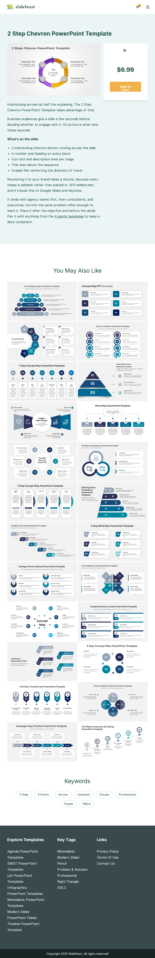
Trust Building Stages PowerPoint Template (44, 317)
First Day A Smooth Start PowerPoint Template (47, 717)
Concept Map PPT (95, 317)
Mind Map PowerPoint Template (106, 437)
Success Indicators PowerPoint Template (113, 357)
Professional (127, 794)
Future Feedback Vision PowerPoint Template (116, 717)
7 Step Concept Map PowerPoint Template (44, 397)
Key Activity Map (23, 357)
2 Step (23, 794)
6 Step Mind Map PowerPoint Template (112, 557)
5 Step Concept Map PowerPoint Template (44, 517)
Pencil (62, 863)
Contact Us (106, 863)
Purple (68, 803)
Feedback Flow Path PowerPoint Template (43, 557)
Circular (104, 794)
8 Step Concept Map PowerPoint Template (44, 637)
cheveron (83, 794)
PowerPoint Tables (22, 918)
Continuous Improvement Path (34, 677)
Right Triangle (68, 882)
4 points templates (69, 216)
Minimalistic (66, 851)
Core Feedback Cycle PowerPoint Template (115, 597)
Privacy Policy (108, 851)
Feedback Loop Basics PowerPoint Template (115, 477)
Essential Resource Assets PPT (34, 477)
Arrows (63, 794)
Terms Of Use (107, 857)
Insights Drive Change (27, 437)
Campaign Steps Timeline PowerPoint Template (47, 757)
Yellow (86, 803)
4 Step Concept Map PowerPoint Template (115, 677)
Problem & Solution (72, 869)
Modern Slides (18, 912)
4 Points (43, 794)
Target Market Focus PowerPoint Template (115, 397)
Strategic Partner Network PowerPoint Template (48, 597)
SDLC (61, 888)
